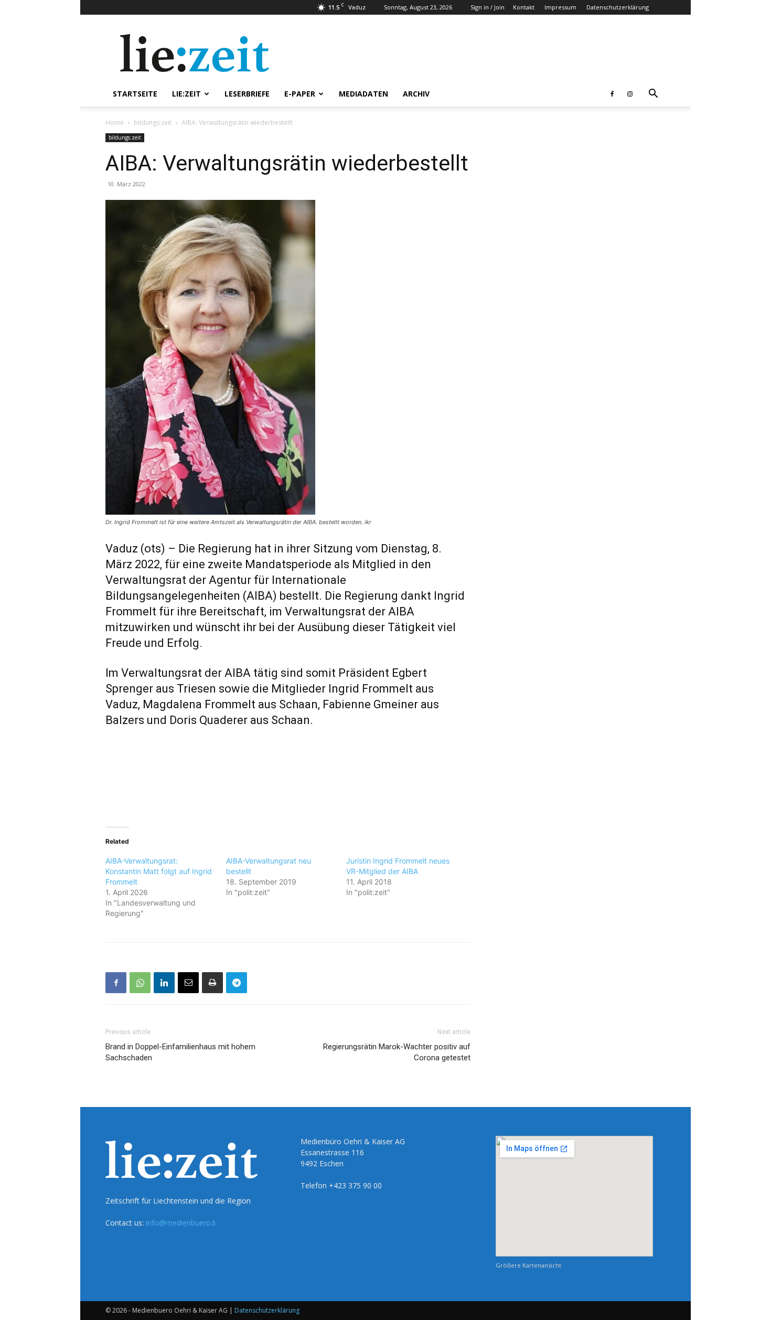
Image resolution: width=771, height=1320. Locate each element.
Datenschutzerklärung (617, 7)
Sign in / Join (487, 7)
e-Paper (299, 94)
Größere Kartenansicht (528, 1265)
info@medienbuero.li (181, 1223)
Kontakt (523, 7)
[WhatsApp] (140, 982)
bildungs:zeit (153, 122)
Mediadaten (363, 94)
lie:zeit (186, 94)
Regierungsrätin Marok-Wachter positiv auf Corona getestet (396, 1052)
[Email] (188, 982)
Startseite (135, 94)
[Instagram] (630, 94)
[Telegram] (236, 982)
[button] (653, 95)
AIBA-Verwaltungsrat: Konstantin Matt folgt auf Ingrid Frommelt (158, 871)
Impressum (560, 7)
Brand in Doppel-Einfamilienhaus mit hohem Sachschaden (180, 1052)
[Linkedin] (164, 982)
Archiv (416, 94)
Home (114, 122)
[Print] (212, 982)
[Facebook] (612, 94)
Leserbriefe (247, 94)
